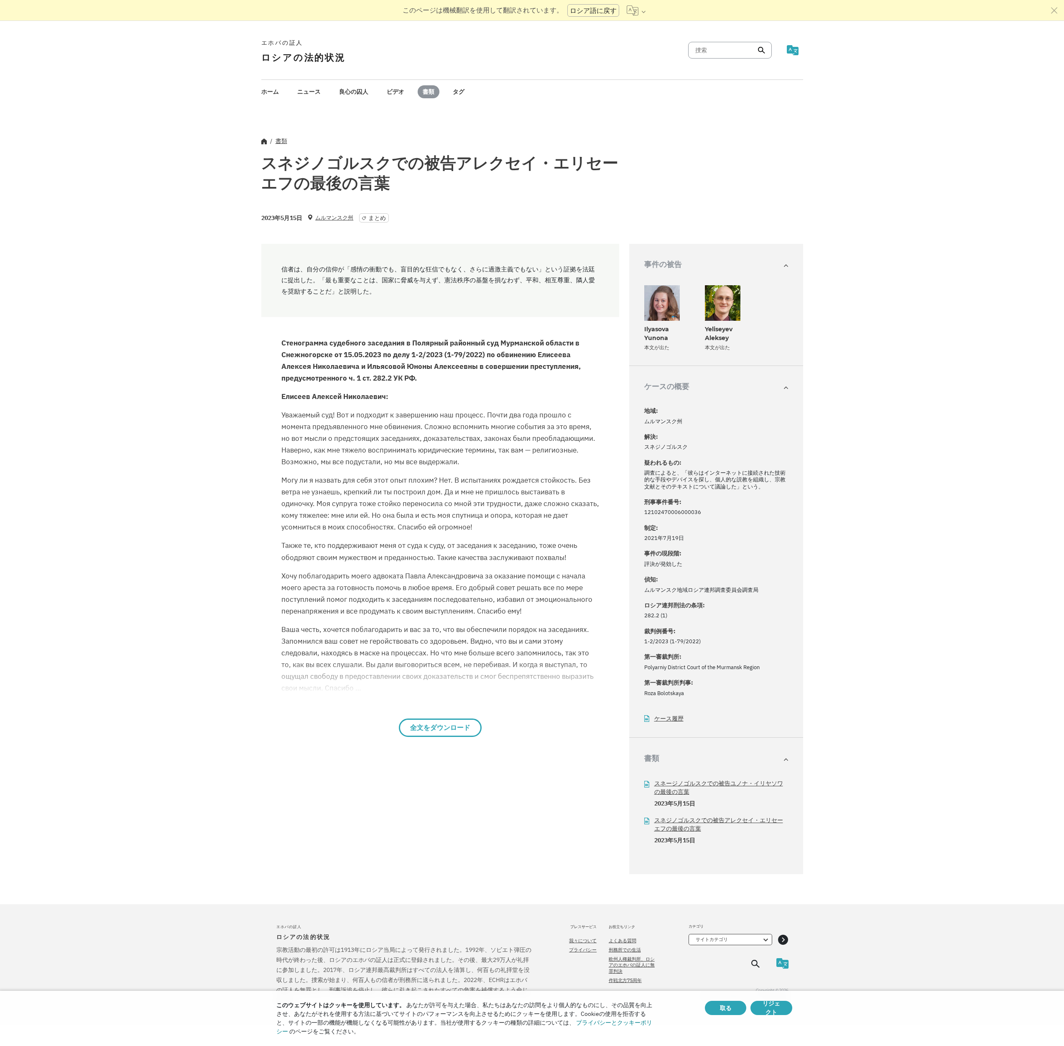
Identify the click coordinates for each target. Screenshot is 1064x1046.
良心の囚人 (353, 91)
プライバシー (583, 950)
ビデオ (395, 91)
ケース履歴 (669, 718)
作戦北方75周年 (625, 980)
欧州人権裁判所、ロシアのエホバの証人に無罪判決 (632, 965)
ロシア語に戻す (593, 10)
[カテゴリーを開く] (783, 939)
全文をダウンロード (440, 727)
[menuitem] (270, 91)
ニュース (309, 91)
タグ (458, 91)
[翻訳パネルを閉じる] (1054, 10)
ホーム (270, 91)
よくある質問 (622, 941)
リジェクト (771, 1008)
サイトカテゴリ (712, 939)
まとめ (377, 218)
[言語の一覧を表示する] (636, 10)
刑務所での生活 (625, 950)
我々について (583, 941)
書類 (428, 91)
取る (726, 1008)
